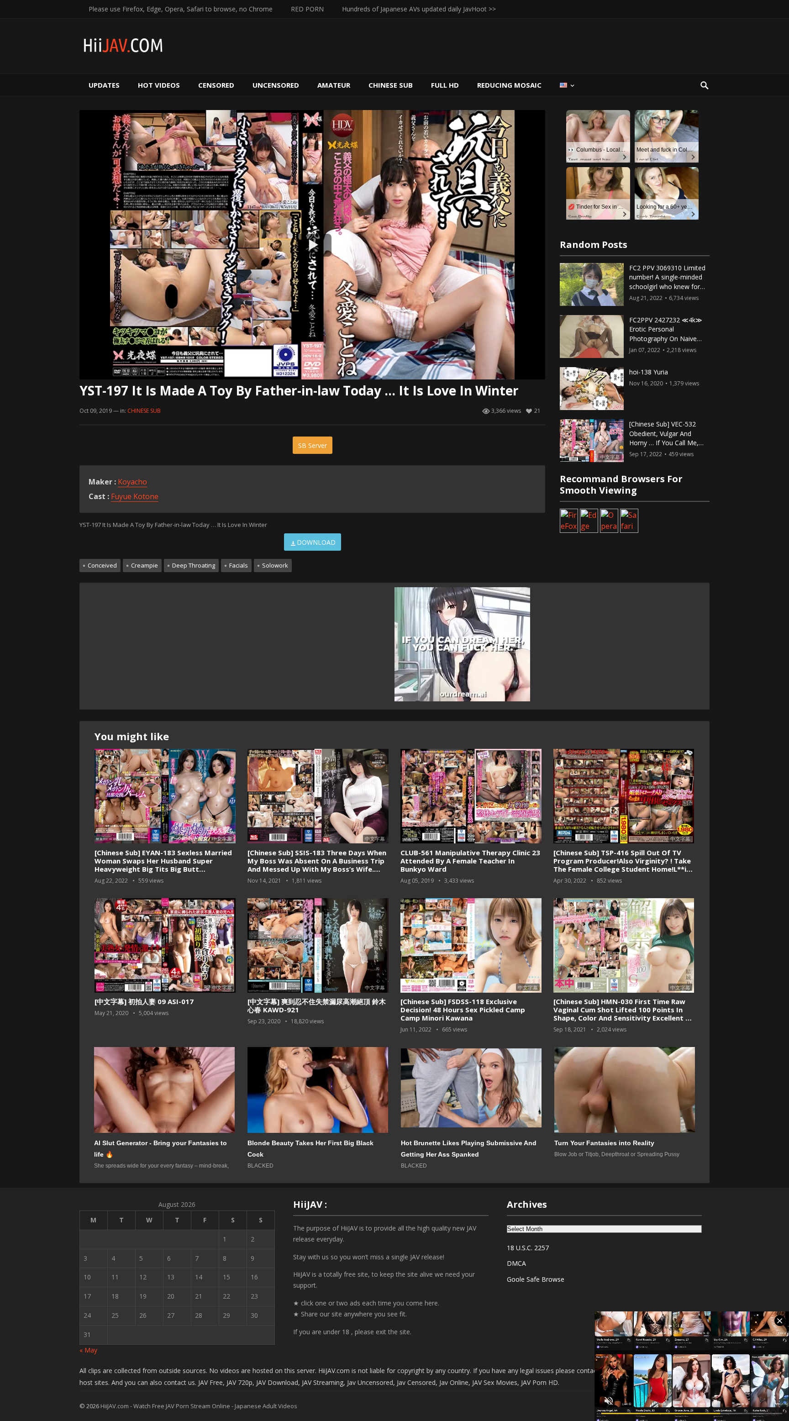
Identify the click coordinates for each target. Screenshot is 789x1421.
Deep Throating (193, 565)
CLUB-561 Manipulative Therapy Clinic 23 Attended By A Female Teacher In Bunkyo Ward (470, 861)
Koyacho (132, 482)
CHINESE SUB (390, 84)
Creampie (144, 565)
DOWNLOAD (316, 542)
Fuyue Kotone (134, 496)
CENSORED (216, 84)
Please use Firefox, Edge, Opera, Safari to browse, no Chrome (181, 9)
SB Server (312, 445)
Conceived (102, 565)
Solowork (275, 565)
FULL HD (445, 84)
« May (88, 1350)
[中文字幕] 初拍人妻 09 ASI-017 (144, 1001)
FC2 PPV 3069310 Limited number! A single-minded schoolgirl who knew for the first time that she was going (668, 286)
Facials (238, 565)
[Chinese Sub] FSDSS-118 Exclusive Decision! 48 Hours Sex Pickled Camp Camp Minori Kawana (462, 1009)
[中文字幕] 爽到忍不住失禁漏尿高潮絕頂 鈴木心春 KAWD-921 (316, 1005)
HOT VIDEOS (159, 84)
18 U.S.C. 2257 (528, 1247)
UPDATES (104, 84)
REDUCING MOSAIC (509, 84)
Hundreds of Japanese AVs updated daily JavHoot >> (419, 9)
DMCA (516, 1263)
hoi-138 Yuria (648, 372)
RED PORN (307, 9)
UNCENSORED (275, 84)
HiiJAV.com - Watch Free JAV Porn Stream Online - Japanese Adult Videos (198, 1406)
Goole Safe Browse (535, 1279)
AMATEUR (333, 84)
